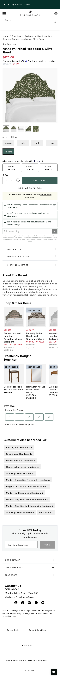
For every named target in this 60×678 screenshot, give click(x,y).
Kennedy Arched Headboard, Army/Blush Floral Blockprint (13, 337)
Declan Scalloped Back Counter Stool (13, 388)
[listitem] (19, 447)
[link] (30, 249)
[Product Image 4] (36, 129)
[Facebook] (37, 602)
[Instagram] (16, 602)
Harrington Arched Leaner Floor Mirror (35, 389)
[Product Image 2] (21, 129)
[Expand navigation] (6, 13)
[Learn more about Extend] (42, 161)
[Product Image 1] (13, 129)
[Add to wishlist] (18, 180)
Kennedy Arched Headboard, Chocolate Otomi (35, 336)
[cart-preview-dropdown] (55, 13)
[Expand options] (56, 249)
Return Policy (46, 194)
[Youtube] (30, 602)
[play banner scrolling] (8, 4)
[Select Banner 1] (6, 4)
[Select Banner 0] (4, 4)
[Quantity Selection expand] (11, 180)
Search (9, 20)
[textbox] (9, 180)
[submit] (55, 22)
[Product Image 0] (6, 129)
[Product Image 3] (28, 129)
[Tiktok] (23, 602)
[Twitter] (43, 602)
